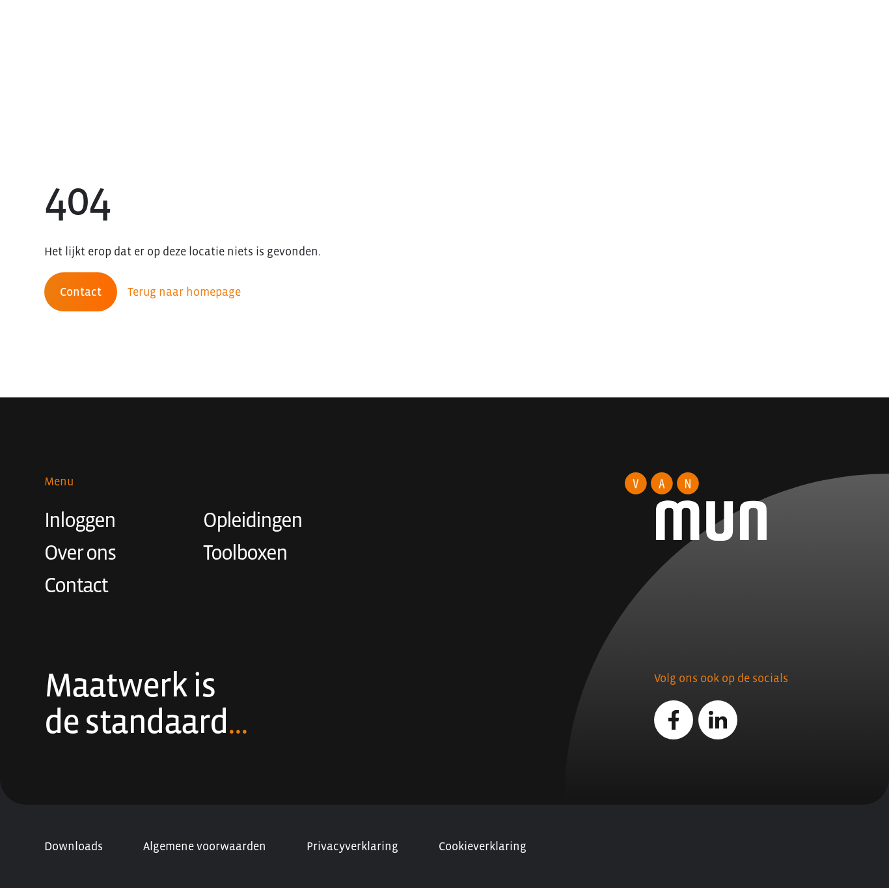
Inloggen (79, 520)
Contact (81, 291)
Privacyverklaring (352, 846)
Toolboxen (245, 552)
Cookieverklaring (483, 846)
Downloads (73, 846)
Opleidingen (252, 520)
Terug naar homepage (184, 291)
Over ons (79, 552)
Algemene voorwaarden (204, 846)
